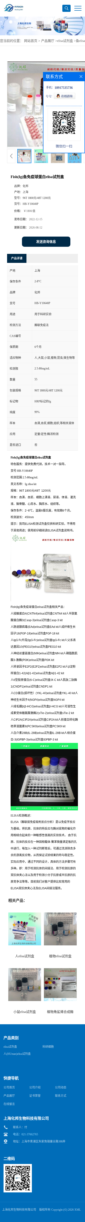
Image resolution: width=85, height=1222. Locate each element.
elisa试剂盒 (65, 41)
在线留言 (9, 1104)
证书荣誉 (35, 1095)
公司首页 (9, 1087)
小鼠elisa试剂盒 (24, 1012)
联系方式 (60, 1095)
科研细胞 (48, 1046)
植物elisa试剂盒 (60, 956)
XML (77, 1209)
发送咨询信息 (46, 241)
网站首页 (30, 41)
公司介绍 (35, 1087)
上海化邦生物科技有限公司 (19, 1209)
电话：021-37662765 (25, 1134)
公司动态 (60, 1087)
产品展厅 (47, 41)
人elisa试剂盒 (24, 956)
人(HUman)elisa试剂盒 (17, 1054)
